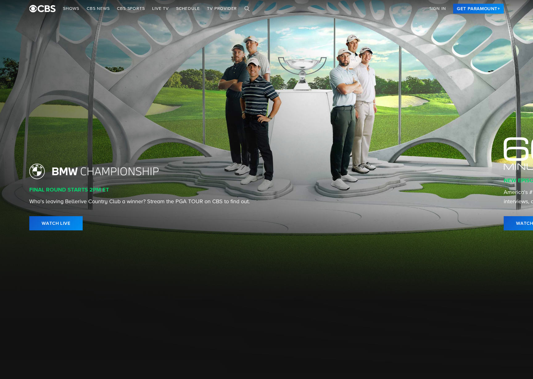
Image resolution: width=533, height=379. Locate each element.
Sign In (437, 8)
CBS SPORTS (131, 8)
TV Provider (222, 8)
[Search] (247, 8)
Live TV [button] (160, 8)
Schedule (188, 8)
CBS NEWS (98, 8)
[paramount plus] (42, 8)
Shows (71, 8)
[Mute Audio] (497, 223)
